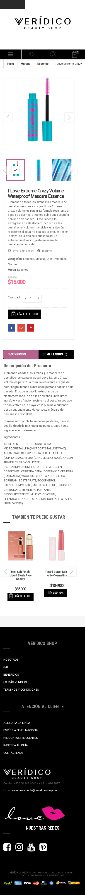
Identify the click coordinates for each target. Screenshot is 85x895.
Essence (43, 63)
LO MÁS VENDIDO (15, 682)
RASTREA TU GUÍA (15, 745)
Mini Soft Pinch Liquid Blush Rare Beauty (21, 575)
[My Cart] (74, 54)
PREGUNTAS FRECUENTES (20, 737)
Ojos (50, 258)
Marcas (25, 63)
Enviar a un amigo (23, 250)
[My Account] (53, 54)
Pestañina (60, 258)
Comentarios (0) (55, 354)
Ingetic (68, 872)
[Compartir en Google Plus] (21, 328)
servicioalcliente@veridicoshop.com (35, 790)
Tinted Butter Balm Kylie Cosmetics (57, 573)
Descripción (16, 354)
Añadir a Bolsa (24, 596)
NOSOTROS (11, 659)
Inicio (10, 63)
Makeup (40, 258)
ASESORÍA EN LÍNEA (16, 722)
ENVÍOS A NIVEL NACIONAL (21, 730)
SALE (6, 667)
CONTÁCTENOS (13, 752)
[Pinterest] (43, 849)
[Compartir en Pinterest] (30, 328)
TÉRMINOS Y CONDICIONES (21, 689)
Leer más (58, 592)
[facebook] (7, 849)
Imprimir (46, 250)
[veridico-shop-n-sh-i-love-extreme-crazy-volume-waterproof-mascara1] (38, 117)
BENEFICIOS (11, 674)
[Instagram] (19, 849)
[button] (10, 54)
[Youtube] (31, 849)
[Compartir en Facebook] (11, 328)
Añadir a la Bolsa (27, 314)
